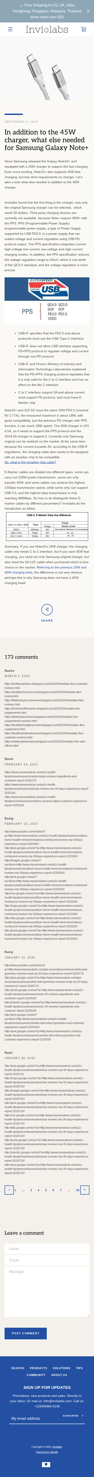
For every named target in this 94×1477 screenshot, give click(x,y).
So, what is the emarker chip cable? (30, 462)
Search (17, 1368)
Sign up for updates (47, 1387)
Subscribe (71, 1415)
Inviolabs (57, 1446)
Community (36, 1375)
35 (78, 1190)
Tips (79, 1368)
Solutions (61, 1368)
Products (38, 1368)
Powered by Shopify (47, 1452)
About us (59, 1375)
